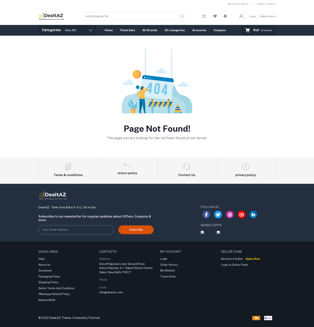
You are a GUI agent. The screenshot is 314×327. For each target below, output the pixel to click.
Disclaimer (45, 270)
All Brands (149, 30)
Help (41, 258)
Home (109, 30)
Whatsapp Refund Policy (54, 294)
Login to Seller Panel (234, 264)
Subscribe (136, 229)
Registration (268, 16)
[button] (225, 16)
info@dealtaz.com (111, 292)
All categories (175, 30)
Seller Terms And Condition (56, 288)
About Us (44, 264)
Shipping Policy (48, 282)
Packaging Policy (49, 276)
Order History (169, 264)
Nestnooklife (46, 300)
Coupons (220, 30)
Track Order (168, 276)
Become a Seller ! (239, 3)
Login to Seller (266, 3)
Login (252, 16)
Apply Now (252, 258)
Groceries (199, 30)
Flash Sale (127, 30)
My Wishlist (167, 270)
